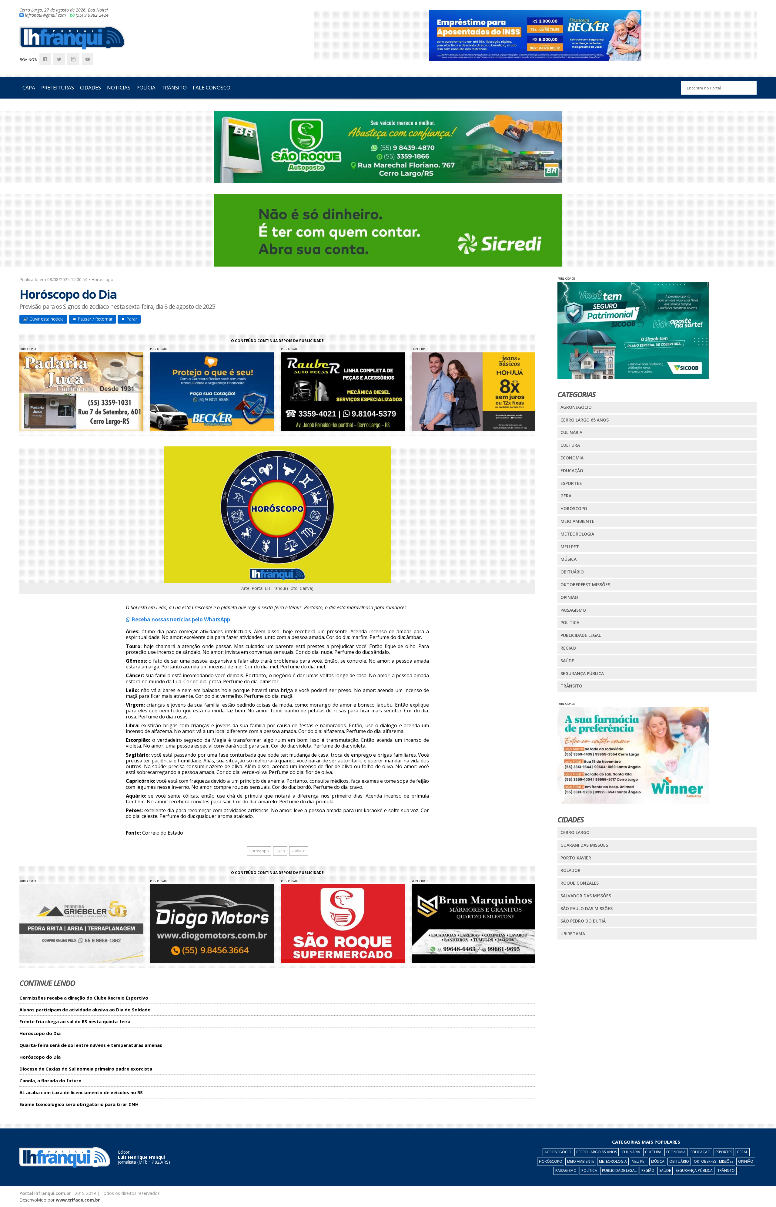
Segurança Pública (582, 673)
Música (568, 559)
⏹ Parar (129, 319)
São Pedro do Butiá (583, 921)
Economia (572, 458)
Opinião (569, 597)
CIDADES (90, 87)
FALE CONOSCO (211, 87)
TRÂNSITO (174, 87)
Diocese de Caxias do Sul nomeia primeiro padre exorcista (85, 1069)
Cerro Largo (575, 832)
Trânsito (571, 686)
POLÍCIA (146, 87)
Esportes (571, 483)
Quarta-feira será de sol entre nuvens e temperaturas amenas (90, 1045)
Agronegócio (576, 407)
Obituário (572, 572)
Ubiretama (572, 933)
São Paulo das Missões (586, 908)
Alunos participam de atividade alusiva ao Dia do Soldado (85, 1010)
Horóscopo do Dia (40, 1033)
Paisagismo (573, 610)
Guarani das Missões (584, 845)
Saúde (567, 661)
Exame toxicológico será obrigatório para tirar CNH (79, 1104)
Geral (567, 496)
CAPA (28, 87)
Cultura (570, 445)
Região (568, 648)
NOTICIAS (118, 87)
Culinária (571, 432)
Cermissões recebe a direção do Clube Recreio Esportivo (83, 998)
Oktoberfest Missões (585, 584)
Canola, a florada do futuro (50, 1081)
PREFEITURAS (57, 87)
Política (569, 622)
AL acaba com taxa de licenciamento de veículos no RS (81, 1092)
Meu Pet (569, 547)
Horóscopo (573, 508)
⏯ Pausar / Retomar (92, 319)
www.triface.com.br (78, 1200)
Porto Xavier (575, 858)
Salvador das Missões (585, 896)
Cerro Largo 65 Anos (584, 420)
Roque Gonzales (579, 883)
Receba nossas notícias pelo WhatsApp (180, 619)
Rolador (570, 870)
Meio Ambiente (577, 521)
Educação (571, 470)
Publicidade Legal (580, 635)
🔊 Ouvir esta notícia (43, 319)
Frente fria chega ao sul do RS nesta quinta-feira (74, 1021)
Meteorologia (577, 534)
